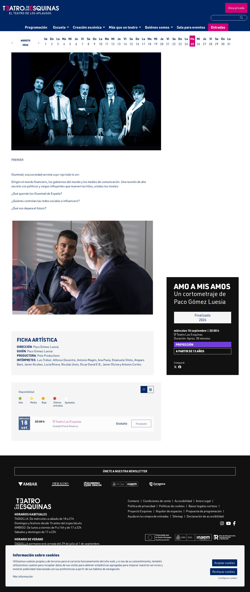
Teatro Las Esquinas (68, 421)
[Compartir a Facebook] (179, 366)
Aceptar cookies (224, 563)
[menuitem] (36, 27)
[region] (86, 101)
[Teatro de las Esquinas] (31, 11)
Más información (23, 576)
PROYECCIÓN (184, 344)
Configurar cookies (227, 578)
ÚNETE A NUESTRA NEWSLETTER (125, 471)
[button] (243, 18)
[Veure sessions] (144, 389)
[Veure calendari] (150, 389)
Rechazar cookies (223, 571)
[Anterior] (16, 267)
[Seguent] (148, 267)
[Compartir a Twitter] (175, 366)
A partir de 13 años (190, 351)
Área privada (236, 8)
